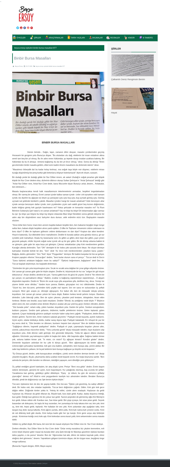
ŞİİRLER (37, 38)
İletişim (45, 463)
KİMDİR (131, 38)
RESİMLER (115, 38)
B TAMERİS (148, 38)
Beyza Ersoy (23, 463)
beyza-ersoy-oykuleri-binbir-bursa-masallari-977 (50, 66)
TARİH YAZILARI (78, 38)
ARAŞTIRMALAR (56, 38)
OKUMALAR (97, 38)
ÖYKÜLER (21, 38)
